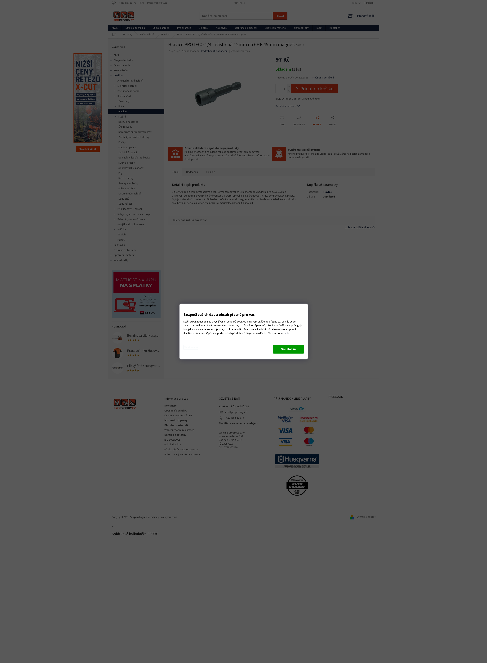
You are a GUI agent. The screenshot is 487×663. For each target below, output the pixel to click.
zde (287, 333)
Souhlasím (288, 349)
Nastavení (191, 347)
